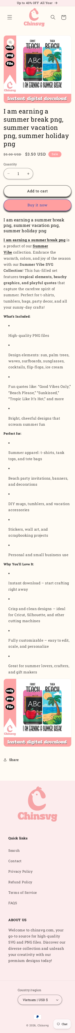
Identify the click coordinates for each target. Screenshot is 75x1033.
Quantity (10, 164)
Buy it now (38, 205)
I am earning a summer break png (34, 240)
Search (14, 850)
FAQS (12, 903)
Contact (15, 861)
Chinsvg (43, 1025)
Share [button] (14, 759)
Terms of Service (22, 892)
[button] (9, 17)
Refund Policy (20, 882)
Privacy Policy (20, 871)
